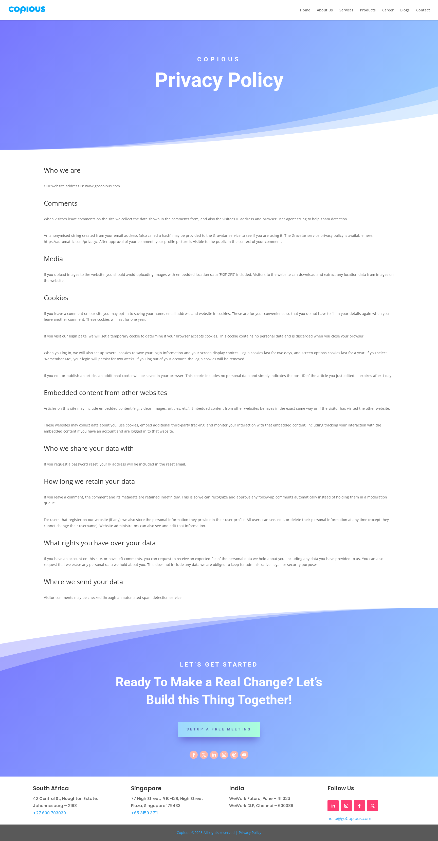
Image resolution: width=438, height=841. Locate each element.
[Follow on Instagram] (224, 755)
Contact (423, 10)
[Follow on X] (204, 755)
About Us (325, 10)
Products (368, 10)
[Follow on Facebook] (194, 755)
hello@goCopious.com (349, 818)
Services (346, 10)
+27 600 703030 (49, 813)
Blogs (405, 10)
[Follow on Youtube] (244, 755)
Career (388, 10)
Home (305, 10)
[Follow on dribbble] (234, 755)
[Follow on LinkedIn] (214, 755)
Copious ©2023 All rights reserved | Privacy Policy (219, 832)
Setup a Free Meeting (219, 729)
